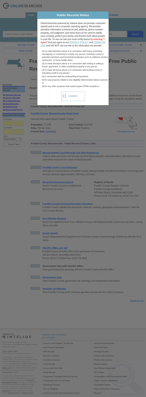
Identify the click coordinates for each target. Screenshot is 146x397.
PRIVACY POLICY (79, 42)
